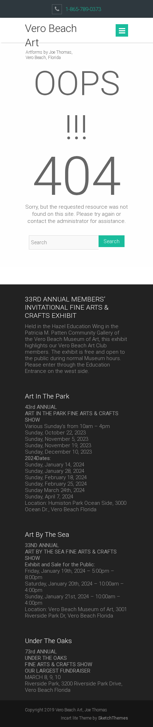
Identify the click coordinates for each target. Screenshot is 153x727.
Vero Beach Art (51, 35)
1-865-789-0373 (83, 9)
